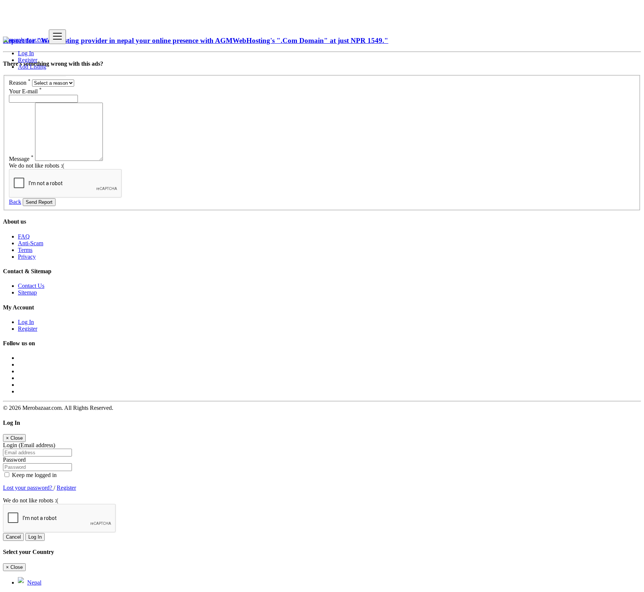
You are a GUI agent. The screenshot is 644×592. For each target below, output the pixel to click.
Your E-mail (25, 91)
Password (14, 460)
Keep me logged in (33, 475)
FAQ (24, 236)
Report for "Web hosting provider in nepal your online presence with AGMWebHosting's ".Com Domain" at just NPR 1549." (195, 40)
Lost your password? (28, 487)
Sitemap (27, 292)
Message (21, 159)
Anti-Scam (30, 243)
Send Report (39, 202)
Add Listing (32, 66)
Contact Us (31, 286)
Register (27, 60)
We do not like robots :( (36, 165)
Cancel (13, 537)
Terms (25, 250)
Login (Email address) (29, 445)
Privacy (27, 256)
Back (15, 202)
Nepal (34, 582)
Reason (20, 83)
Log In (26, 53)
